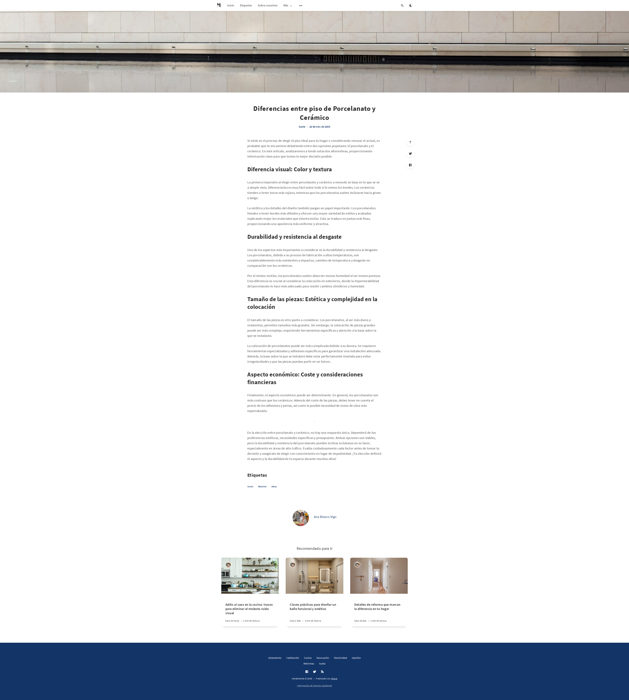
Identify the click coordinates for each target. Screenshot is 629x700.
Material (262, 486)
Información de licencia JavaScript (314, 685)
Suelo (302, 126)
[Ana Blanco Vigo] (301, 518)
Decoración (322, 657)
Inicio (230, 5)
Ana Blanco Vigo (325, 517)
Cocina (308, 657)
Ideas (274, 486)
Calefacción (292, 657)
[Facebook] (410, 165)
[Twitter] (410, 153)
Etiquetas (246, 5)
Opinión (356, 657)
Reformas (309, 663)
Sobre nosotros (268, 5)
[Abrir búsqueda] (402, 5)
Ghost (334, 678)
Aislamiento (274, 657)
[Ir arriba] (410, 142)
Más (285, 5)
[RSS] (322, 671)
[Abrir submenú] (300, 5)
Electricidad (340, 657)
